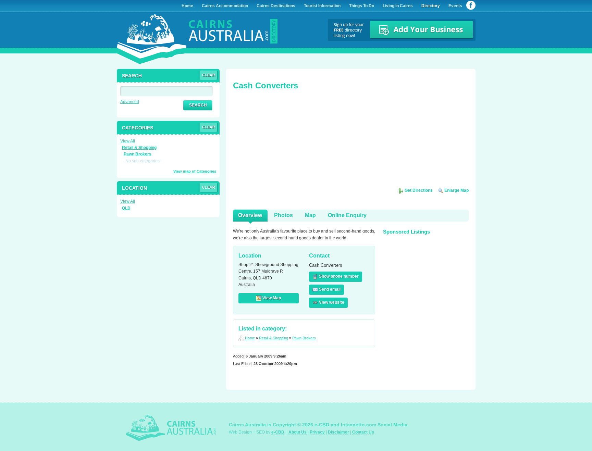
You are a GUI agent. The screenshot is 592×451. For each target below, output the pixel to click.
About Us (297, 432)
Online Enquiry (347, 215)
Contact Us (363, 432)
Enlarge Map (456, 190)
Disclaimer (338, 432)
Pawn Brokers (304, 338)
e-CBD (277, 432)
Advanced (129, 101)
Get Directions (418, 190)
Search (198, 105)
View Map (271, 298)
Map (310, 215)
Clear (208, 75)
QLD (126, 208)
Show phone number (338, 276)
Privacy (317, 432)
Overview (250, 215)
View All (127, 141)
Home (250, 338)
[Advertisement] (284, 141)
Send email (329, 289)
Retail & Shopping (273, 338)
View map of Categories (194, 171)
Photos (283, 215)
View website (331, 302)
